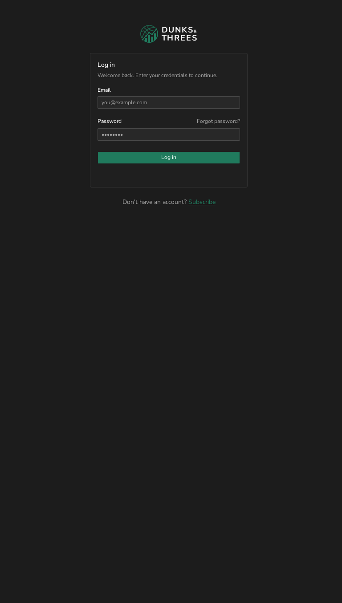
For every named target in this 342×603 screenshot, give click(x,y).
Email (104, 90)
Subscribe (202, 202)
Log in (168, 157)
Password (110, 121)
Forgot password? (218, 121)
